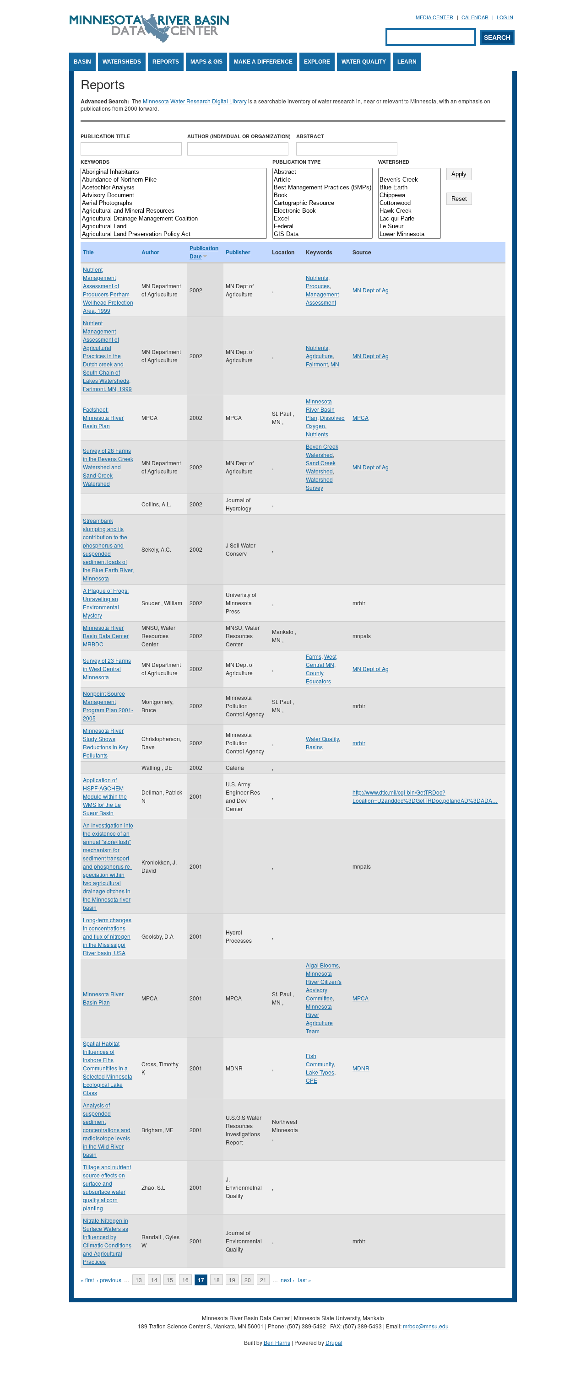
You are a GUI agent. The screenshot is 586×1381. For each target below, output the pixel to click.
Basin (82, 62)
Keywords (95, 161)
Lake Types (320, 1072)
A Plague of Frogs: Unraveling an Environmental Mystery (106, 602)
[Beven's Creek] (409, 180)
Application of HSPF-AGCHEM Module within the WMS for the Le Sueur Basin (105, 796)
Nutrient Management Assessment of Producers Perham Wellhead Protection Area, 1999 (108, 289)
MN (335, 364)
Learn (407, 62)
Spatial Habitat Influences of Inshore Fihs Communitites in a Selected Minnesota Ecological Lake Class (107, 1067)
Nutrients (317, 277)
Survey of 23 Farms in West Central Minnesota (107, 668)
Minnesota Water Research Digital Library (195, 101)
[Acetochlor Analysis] (173, 188)
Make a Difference (263, 62)
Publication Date (204, 252)
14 (154, 1280)
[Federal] (322, 227)
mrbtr (359, 743)
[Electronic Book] (322, 211)
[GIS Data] (322, 234)
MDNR (361, 1068)
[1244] (409, 172)
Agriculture (319, 356)
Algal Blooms (322, 965)
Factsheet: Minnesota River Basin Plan (103, 417)
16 (185, 1280)
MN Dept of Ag (371, 290)
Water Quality (364, 62)
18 (216, 1280)
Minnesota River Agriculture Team (319, 1018)
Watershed (393, 161)
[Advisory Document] (173, 195)
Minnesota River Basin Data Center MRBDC (106, 635)
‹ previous (109, 1280)
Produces (318, 286)
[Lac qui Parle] (409, 219)
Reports (165, 62)
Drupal (334, 1342)
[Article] (322, 180)
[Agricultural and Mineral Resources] (173, 211)
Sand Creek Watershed (321, 467)
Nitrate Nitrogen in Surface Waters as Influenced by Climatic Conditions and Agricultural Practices (107, 1240)
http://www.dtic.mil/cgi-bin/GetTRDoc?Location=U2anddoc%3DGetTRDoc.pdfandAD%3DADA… (425, 796)
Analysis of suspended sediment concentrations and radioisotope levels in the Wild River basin (106, 1129)
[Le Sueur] (409, 227)
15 (170, 1280)
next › (287, 1280)
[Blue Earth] (409, 188)
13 (139, 1280)
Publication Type (296, 161)
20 (247, 1280)
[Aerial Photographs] (173, 203)
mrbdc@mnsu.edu (426, 1326)
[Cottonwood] (409, 203)
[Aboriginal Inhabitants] (173, 172)
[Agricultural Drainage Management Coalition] (173, 219)
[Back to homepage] (149, 40)
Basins (314, 747)
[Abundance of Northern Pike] (173, 180)
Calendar (474, 17)
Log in (505, 17)
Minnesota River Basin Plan (320, 409)
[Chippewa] (409, 195)
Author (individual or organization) (239, 136)
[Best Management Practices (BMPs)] (322, 188)
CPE (311, 1080)
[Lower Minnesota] (409, 234)
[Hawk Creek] (409, 211)
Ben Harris (277, 1342)
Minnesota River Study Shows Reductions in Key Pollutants (105, 742)
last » (304, 1280)
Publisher (238, 252)
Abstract (310, 136)
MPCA (361, 417)
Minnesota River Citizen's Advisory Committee (324, 985)
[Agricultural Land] (173, 227)
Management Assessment (322, 298)
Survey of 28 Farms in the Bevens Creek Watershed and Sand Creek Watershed (108, 466)
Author (150, 252)
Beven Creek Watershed (322, 450)
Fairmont (317, 364)
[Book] (322, 195)
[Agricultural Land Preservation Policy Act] (173, 234)
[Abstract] (322, 172)
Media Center (434, 17)
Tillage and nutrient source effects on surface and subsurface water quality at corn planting (107, 1187)
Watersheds (122, 62)
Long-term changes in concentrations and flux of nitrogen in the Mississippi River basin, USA (107, 936)
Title (88, 252)
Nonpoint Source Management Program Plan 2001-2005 (108, 705)
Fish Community (320, 1060)
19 (232, 1280)
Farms (313, 656)
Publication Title (105, 136)
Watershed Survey (319, 483)
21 (263, 1280)
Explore (317, 62)
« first (87, 1280)
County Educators (318, 677)
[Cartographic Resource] (322, 203)
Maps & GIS (206, 62)
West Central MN (321, 660)
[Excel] (322, 219)
